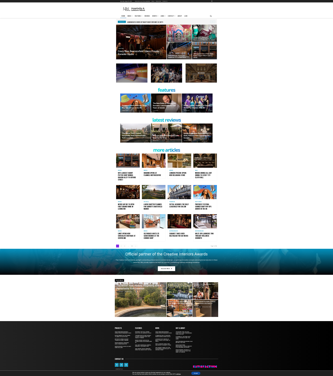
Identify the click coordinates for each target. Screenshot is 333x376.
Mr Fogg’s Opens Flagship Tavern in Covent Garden (121, 340)
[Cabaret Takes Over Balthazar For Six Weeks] (179, 221)
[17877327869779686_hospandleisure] (131, 73)
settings (178, 374)
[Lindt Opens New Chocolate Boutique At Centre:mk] (128, 221)
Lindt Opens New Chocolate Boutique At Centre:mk (126, 235)
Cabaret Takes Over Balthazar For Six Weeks (178, 234)
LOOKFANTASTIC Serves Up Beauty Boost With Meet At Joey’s (162, 340)
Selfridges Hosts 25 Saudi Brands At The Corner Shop (151, 235)
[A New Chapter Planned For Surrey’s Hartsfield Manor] (154, 192)
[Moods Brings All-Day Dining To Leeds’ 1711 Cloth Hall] (205, 161)
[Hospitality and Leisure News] (134, 9)
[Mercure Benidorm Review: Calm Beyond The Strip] (166, 133)
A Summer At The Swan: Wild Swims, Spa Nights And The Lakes (183, 337)
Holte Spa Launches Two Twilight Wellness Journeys (204, 235)
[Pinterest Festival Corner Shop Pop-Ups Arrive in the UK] (135, 103)
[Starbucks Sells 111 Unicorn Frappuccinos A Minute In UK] (179, 33)
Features (198, 201)
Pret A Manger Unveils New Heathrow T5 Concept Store (163, 344)
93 (132, 246)
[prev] (211, 22)
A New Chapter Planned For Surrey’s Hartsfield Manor (153, 206)
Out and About (120, 291)
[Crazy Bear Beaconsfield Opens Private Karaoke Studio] (141, 42)
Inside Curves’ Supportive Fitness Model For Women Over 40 (143, 341)
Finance (172, 201)
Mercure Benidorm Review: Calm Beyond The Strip (184, 342)
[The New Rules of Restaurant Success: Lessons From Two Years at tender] (166, 103)
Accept (196, 373)
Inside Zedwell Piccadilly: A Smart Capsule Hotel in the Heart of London (183, 351)
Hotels (146, 201)
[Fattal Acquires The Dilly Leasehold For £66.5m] (179, 192)
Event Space (121, 48)
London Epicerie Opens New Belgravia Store (177, 174)
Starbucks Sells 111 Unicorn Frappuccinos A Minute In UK (162, 336)
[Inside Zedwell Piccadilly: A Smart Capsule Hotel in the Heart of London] (205, 308)
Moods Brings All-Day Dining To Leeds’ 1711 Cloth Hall (203, 175)
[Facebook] (117, 365)
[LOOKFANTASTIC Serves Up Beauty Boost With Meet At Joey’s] (204, 33)
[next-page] (135, 246)
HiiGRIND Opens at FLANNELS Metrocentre (152, 174)
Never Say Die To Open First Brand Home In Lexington (126, 206)
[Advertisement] (179, 9)
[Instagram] (212, 1)
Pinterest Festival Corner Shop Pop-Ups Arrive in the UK (203, 206)
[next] (214, 22)
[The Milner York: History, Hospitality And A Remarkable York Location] (135, 133)
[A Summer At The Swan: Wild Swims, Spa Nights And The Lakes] (179, 290)
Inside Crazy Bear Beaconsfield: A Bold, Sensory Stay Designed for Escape (184, 346)
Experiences (173, 230)
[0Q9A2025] (166, 73)
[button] (211, 16)
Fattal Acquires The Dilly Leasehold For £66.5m (179, 205)
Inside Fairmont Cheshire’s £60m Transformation (122, 343)
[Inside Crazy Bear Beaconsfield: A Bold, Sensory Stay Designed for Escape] (197, 133)
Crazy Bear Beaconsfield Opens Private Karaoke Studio (123, 332)
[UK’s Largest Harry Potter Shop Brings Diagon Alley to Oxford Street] (204, 50)
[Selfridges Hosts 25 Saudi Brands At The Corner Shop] (154, 221)
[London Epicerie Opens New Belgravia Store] (179, 161)
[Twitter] (126, 365)
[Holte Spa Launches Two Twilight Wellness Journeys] (205, 221)
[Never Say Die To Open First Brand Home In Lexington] (128, 192)
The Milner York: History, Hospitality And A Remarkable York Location (148, 22)
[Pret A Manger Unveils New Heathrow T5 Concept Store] (179, 50)
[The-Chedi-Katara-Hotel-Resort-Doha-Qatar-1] (201, 73)
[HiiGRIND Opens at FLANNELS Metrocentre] (154, 161)
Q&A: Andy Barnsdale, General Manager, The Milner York (143, 346)
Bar (196, 170)
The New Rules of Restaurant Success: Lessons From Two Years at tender (143, 336)
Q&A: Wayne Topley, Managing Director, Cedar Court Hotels (143, 349)
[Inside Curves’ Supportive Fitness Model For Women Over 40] (197, 103)
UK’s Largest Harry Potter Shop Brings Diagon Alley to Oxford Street (127, 176)
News (170, 35)
